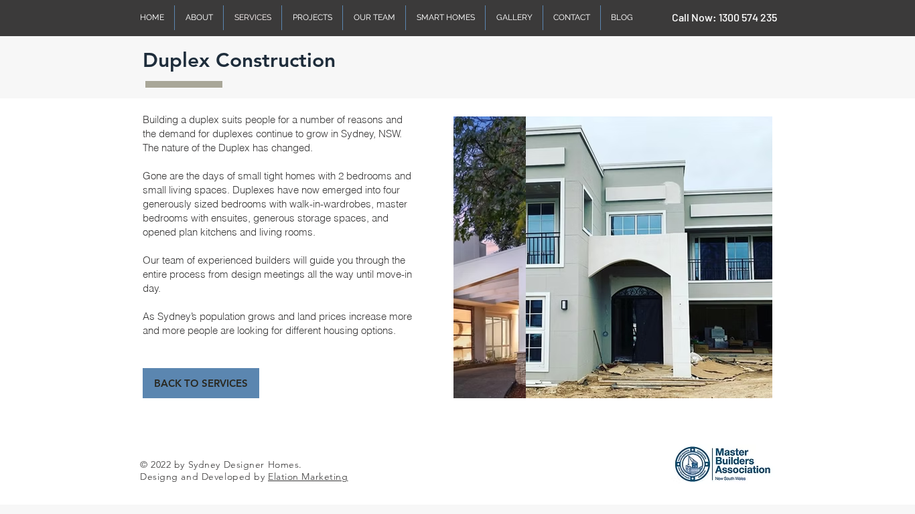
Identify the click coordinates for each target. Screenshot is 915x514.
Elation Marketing (308, 476)
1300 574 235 (748, 17)
